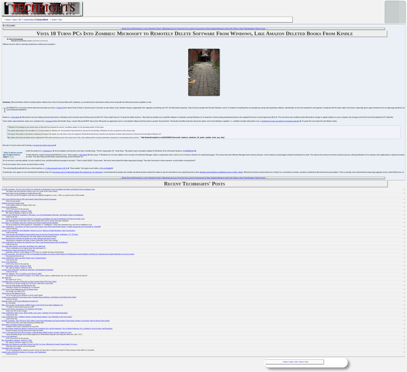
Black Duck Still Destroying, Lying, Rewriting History (141, 29)
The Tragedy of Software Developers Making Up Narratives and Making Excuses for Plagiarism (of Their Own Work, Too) (43, 219)
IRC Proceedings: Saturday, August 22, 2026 (17, 340)
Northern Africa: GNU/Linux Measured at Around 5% (20, 301)
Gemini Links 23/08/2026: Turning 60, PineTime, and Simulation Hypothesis (27, 270)
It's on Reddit (106, 168)
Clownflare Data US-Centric (11, 348)
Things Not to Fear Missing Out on (13, 293)
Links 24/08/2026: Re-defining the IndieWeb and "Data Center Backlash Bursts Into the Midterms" (35, 242)
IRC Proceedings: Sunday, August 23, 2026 (16, 266)
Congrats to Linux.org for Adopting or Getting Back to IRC (22, 193)
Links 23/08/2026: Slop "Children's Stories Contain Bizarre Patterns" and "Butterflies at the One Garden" (37, 317)
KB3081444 (189, 151)
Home (8, 19)
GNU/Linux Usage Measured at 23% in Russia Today (20, 289)
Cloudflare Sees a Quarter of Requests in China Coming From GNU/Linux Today (29, 281)
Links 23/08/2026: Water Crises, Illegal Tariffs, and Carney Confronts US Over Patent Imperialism (35, 313)
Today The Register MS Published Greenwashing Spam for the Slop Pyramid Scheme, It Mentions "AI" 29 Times (40, 234)
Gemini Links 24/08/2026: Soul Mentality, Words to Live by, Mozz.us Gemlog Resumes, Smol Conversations (38, 230)
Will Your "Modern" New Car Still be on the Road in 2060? (22, 274)
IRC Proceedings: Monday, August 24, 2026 (16, 211)
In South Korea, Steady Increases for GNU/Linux (18, 250)
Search (54, 19)
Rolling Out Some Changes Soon (13, 203)
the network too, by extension (91, 172)
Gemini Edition (29, 19)
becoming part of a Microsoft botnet (66, 172)
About (14, 19)
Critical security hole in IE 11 (56, 168)
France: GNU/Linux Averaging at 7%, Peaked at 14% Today (22, 309)
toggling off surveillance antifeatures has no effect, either (221, 172)
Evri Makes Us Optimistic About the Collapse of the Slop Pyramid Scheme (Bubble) (30, 223)
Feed (60, 19)
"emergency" (47, 151)
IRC (20, 19)
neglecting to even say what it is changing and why (280, 121)
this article (16, 117)
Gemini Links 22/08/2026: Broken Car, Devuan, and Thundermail (24, 352)
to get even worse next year (44, 145)
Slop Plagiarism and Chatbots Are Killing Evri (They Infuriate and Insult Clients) (29, 238)
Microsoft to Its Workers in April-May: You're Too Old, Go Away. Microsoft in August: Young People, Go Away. (39, 344)
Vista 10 (60, 108)
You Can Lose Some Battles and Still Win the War (18, 285)
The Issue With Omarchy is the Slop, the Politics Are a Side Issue (23, 246)
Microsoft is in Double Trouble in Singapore (16, 325)
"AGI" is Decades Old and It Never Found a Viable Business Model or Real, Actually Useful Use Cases (37, 332)
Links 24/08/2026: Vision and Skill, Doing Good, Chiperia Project (24, 258)
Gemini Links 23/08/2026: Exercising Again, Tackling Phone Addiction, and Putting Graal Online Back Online (39, 297)
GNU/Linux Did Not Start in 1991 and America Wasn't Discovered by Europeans (29, 199)
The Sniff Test (6, 277)
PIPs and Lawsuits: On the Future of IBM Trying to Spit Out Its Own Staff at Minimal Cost (32, 305)
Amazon (49, 121)
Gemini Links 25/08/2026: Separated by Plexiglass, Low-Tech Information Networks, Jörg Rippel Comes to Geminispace (42, 215)
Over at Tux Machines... (10, 207)
